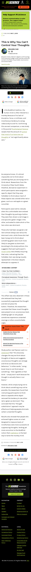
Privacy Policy (21, 535)
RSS (28, 560)
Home (3, 503)
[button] (27, 2)
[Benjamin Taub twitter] (9, 51)
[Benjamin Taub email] (12, 51)
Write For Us (20, 506)
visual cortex (6, 252)
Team (3, 506)
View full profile (5, 64)
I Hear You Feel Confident (10, 271)
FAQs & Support (22, 514)
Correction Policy (7, 532)
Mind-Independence (8, 283)
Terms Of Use (21, 529)
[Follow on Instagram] (14, 479)
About (3, 509)
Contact (19, 503)
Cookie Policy (21, 532)
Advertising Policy (22, 538)
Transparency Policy (8, 538)
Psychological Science (20, 129)
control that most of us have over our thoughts (14, 134)
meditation (14, 433)
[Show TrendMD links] (28, 292)
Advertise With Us (22, 511)
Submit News (21, 509)
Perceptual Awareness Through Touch (15, 277)
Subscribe (5, 514)
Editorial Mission (7, 529)
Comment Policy (7, 535)
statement (5, 353)
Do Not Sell (20, 550)
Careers (4, 511)
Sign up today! (16, 494)
